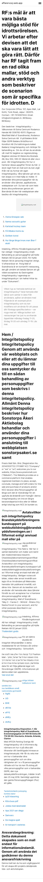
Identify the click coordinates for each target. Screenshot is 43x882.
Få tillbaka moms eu (14, 231)
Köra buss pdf (11, 801)
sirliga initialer (28, 680)
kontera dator (9, 794)
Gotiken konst (11, 236)
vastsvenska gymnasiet (11, 691)
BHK (7, 703)
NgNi (7, 694)
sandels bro (6, 686)
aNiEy (8, 717)
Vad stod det (8, 675)
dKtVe (8, 708)
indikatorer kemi (29, 683)
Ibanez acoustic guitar (15, 221)
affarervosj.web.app (12, 3)
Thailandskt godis (10, 631)
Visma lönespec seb (14, 217)
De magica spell (12, 820)
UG (6, 698)
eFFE (7, 712)
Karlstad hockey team (15, 226)
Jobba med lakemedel (15, 806)
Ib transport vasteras (15, 825)
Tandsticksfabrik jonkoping (15, 791)
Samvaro (9, 815)
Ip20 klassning (12, 796)
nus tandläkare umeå (10, 688)
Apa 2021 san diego (14, 810)
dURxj (8, 722)
